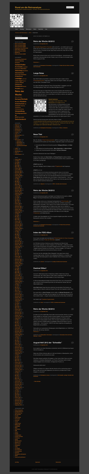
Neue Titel (37, 134)
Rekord (21, 88)
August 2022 (17, 230)
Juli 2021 (17, 249)
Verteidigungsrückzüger (22, 145)
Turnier (16, 149)
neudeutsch (17, 82)
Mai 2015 (17, 357)
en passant (25, 67)
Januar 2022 (17, 240)
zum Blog (17, 462)
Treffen (16, 148)
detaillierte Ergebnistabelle (48, 299)
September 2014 (18, 369)
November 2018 (18, 296)
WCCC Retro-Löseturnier (20, 49)
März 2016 (17, 343)
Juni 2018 (17, 303)
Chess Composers (19, 410)
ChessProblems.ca (19, 411)
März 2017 (17, 325)
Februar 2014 (18, 380)
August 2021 (17, 247)
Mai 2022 (17, 234)
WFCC (54, 183)
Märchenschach (18, 135)
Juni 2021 (17, 250)
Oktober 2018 (18, 297)
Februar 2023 (18, 221)
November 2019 (18, 278)
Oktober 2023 (18, 209)
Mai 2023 (17, 216)
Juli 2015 (17, 355)
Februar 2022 (18, 238)
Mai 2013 (17, 393)
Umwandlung (19, 111)
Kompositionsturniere (39, 80)
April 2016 (17, 341)
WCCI (20, 117)
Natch (16, 427)
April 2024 (17, 200)
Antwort (40, 336)
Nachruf (24, 80)
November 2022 (18, 225)
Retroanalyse (28, 29)
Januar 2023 (17, 222)
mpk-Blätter (17, 426)
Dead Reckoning (18, 413)
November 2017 (18, 313)
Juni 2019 (17, 285)
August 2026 (17, 159)
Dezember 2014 (18, 365)
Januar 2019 (17, 293)
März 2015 (17, 360)
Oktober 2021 (18, 244)
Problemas (17, 438)
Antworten (65, 127)
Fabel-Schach (18, 417)
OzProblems (17, 429)
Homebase (23, 74)
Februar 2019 (18, 291)
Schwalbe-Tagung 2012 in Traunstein (43, 47)
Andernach (23, 59)
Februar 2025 (18, 186)
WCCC (17, 117)
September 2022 (18, 228)
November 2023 (18, 208)
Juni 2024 (17, 197)
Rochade (24, 99)
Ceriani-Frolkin (20, 65)
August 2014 (17, 371)
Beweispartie (43, 65)
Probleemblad (18, 435)
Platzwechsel (18, 84)
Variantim (17, 452)
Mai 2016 (17, 340)
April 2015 (17, 359)
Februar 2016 (18, 344)
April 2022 (17, 235)
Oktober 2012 (18, 403)
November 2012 (18, 402)
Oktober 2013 (18, 385)
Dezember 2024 (18, 188)
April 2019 (17, 288)
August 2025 (17, 177)
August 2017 (17, 318)
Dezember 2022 (18, 224)
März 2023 (17, 219)
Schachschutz (19, 104)
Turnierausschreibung (19, 109)
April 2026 (17, 165)
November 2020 (18, 260)
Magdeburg (17, 52)
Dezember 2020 (18, 259)
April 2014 (17, 377)
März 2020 (17, 272)
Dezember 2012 (18, 400)
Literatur (42, 261)
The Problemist (18, 449)
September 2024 (18, 193)
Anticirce (17, 61)
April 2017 (17, 324)
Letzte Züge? (19, 81)
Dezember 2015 (18, 347)
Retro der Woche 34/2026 (20, 46)
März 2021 (17, 255)
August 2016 (17, 335)
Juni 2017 (17, 321)
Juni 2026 (17, 162)
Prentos (24, 86)
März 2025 (17, 184)
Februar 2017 (18, 327)
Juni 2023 (17, 215)
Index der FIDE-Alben (42, 232)
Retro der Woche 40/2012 (44, 41)
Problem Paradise (19, 436)
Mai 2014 (17, 375)
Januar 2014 (17, 381)
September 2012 (18, 405)
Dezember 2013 (18, 382)
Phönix (22, 82)
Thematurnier (18, 107)
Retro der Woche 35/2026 (20, 45)
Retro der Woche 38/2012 (44, 309)
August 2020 (17, 265)
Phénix (16, 432)
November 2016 (18, 331)
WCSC (22, 117)
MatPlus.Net (17, 424)
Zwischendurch (20, 119)
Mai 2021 (17, 252)
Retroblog (22, 29)
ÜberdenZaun (18, 151)
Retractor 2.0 (17, 442)
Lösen (42, 302)
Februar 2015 (18, 362)
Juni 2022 (17, 233)
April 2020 (17, 271)
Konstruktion (18, 130)
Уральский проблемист (20, 457)
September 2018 (18, 299)
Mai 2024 (17, 199)
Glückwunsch (18, 129)
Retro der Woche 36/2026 (20, 43)
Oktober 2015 (18, 350)
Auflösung (19, 141)
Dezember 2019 (18, 277)
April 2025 (17, 183)
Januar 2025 (17, 187)
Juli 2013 (17, 390)
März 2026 (17, 166)
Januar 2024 (17, 205)
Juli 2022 (17, 231)
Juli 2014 (17, 372)
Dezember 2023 (18, 206)
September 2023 (18, 210)
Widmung (35, 336)
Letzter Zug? (24, 78)
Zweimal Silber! (39, 268)
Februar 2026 (18, 168)
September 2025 (18, 175)
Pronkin (61, 224)
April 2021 (17, 253)
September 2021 (18, 246)
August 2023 (17, 212)
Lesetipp (54, 261)
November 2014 (18, 366)
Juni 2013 (17, 391)
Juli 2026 (17, 160)
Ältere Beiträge (36, 381)
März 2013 (17, 396)
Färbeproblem (43, 334)
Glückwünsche (19, 73)
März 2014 (17, 378)
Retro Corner (18, 443)
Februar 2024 (18, 203)
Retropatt (18, 99)
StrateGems (17, 445)
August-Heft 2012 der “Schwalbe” (47, 342)
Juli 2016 (17, 337)
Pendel (61, 65)
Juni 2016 (17, 338)
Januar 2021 (17, 258)
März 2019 (17, 290)
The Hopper (17, 448)
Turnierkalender (18, 451)
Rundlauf (17, 101)
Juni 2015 (17, 356)
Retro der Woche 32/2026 (20, 54)
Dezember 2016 (18, 330)
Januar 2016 (17, 346)
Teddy (16, 446)
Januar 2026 (17, 169)
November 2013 (18, 384)
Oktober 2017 (18, 315)
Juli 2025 (17, 178)
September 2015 (18, 352)
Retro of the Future (18, 97)
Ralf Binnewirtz (18, 440)
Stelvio (34, 29)
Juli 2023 (17, 213)
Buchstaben (62, 334)
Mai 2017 (17, 322)
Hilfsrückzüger (18, 74)
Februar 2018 (18, 309)
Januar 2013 (17, 399)
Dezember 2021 (18, 241)
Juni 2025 (17, 180)
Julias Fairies (18, 423)
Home (16, 29)
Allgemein (43, 183)
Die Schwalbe (65, 201)
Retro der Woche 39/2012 (44, 190)
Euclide (16, 416)
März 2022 (17, 237)
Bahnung (22, 61)
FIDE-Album (23, 68)
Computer (17, 126)
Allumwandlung (18, 59)
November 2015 (18, 349)
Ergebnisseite (59, 166)
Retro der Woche (66, 65)
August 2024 (17, 194)
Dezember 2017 (18, 312)
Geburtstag (18, 70)
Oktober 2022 (18, 227)
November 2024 (18, 190)
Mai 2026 (17, 163)
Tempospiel (17, 105)
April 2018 (17, 306)
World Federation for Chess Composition (64, 238)
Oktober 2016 (18, 332)
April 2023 (17, 218)
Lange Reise (38, 73)
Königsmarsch (19, 76)
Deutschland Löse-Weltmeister (21, 48)
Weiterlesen (36, 62)
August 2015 (17, 353)
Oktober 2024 (18, 191)
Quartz (16, 439)
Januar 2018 (17, 310)
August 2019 (17, 283)
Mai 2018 (17, 305)
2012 (30, 32)
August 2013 (17, 388)
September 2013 (18, 387)
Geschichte (40, 29)
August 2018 (17, 300)
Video (16, 152)
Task (25, 103)
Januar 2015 (17, 363)
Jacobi (16, 421)
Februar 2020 (18, 274)
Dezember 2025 (18, 171)
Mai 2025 (17, 181)
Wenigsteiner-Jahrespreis (20, 454)
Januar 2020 (17, 275)
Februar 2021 (18, 256)
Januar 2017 (17, 328)
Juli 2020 (17, 266)
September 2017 (18, 316)
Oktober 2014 (18, 368)
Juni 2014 (17, 374)
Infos (46, 29)
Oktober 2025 (18, 174)
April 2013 (17, 394)
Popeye (16, 433)
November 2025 (18, 172)
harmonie (17, 420)
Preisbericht (18, 86)
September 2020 (18, 263)
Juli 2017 (17, 319)
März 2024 (17, 202)
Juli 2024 (17, 196)
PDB (16, 430)
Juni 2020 (17, 268)
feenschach (37, 213)
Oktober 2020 (18, 262)
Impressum (37, 462)
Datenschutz (58, 462)
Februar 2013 (18, 397)
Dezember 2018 (18, 294)
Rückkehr (23, 101)
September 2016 (18, 334)
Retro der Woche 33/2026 (20, 51)
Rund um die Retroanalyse (28, 7)
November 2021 (18, 243)
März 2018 (17, 308)
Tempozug (23, 105)
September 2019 (18, 281)
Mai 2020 (17, 269)
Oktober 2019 (18, 280)
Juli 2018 (17, 302)
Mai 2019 (17, 287)
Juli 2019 (17, 284)
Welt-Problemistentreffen (48, 140)
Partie (16, 138)
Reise (61, 127)
